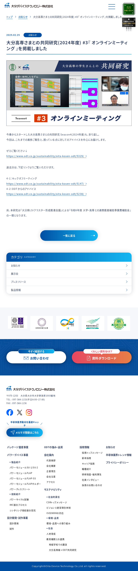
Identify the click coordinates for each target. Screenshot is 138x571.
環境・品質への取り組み (58, 523)
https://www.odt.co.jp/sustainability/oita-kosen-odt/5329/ (45, 156)
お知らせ (23, 17)
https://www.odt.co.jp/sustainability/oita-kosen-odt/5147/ (45, 183)
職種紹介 (86, 469)
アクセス (50, 481)
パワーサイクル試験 (19, 499)
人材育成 (51, 533)
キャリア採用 (88, 463)
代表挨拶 (51, 460)
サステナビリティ (53, 489)
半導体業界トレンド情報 (119, 455)
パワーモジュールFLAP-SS (23, 478)
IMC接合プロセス (18, 504)
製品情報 (16, 290)
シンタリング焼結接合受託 (23, 510)
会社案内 (49, 455)
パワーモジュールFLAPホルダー (25, 483)
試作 (12, 528)
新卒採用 (86, 458)
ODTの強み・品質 (53, 447)
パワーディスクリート (20, 489)
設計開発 (14, 523)
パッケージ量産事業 (17, 447)
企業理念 (51, 471)
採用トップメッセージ (92, 452)
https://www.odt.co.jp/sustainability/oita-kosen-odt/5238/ (45, 194)
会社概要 (51, 465)
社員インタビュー (90, 479)
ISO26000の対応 (55, 513)
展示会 (14, 273)
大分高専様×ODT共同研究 (63, 549)
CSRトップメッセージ (56, 502)
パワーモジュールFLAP (21, 473)
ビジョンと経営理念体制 (58, 507)
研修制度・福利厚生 (92, 474)
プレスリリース (18, 281)
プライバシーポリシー (117, 462)
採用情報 (84, 447)
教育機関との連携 (55, 539)
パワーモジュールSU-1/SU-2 (24, 467)
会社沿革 (51, 476)
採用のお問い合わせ (92, 485)
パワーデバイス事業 (17, 455)
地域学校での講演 (58, 544)
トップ (9, 17)
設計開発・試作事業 (17, 518)
